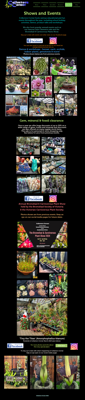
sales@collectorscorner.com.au (43, 47)
